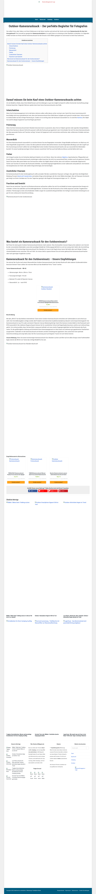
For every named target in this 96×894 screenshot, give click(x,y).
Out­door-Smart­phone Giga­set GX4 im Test (46, 615)
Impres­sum (68, 890)
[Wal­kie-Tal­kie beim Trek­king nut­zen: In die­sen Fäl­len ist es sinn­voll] (19, 558)
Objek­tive (65, 157)
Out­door (56, 19)
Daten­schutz (75, 890)
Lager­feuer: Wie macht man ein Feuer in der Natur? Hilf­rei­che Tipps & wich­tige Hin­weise (74, 735)
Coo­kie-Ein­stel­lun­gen (84, 890)
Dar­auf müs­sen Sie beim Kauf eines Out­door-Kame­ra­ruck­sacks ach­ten (27, 44)
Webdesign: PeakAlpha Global (34, 890)
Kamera (79, 117)
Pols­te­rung (12, 48)
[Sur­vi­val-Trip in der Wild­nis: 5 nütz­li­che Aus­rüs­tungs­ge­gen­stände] (48, 676)
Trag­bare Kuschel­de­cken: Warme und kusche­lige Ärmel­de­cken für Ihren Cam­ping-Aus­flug (18, 735)
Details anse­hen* (48, 310)
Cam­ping (49, 19)
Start (36, 19)
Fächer (11, 52)
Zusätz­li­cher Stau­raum (15, 54)
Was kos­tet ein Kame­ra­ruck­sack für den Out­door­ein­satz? (23, 59)
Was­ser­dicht (12, 50)
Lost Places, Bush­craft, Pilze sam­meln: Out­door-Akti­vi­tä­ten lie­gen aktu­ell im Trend (75, 616)
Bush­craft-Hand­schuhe (25, 176)
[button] (33, 491)
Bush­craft (43, 19)
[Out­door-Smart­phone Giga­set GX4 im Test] (48, 558)
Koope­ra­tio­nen (60, 890)
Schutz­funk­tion (13, 46)
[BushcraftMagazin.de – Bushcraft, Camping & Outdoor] (48, 9)
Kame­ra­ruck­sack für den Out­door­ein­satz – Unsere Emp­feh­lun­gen (25, 61)
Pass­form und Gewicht (15, 56)
